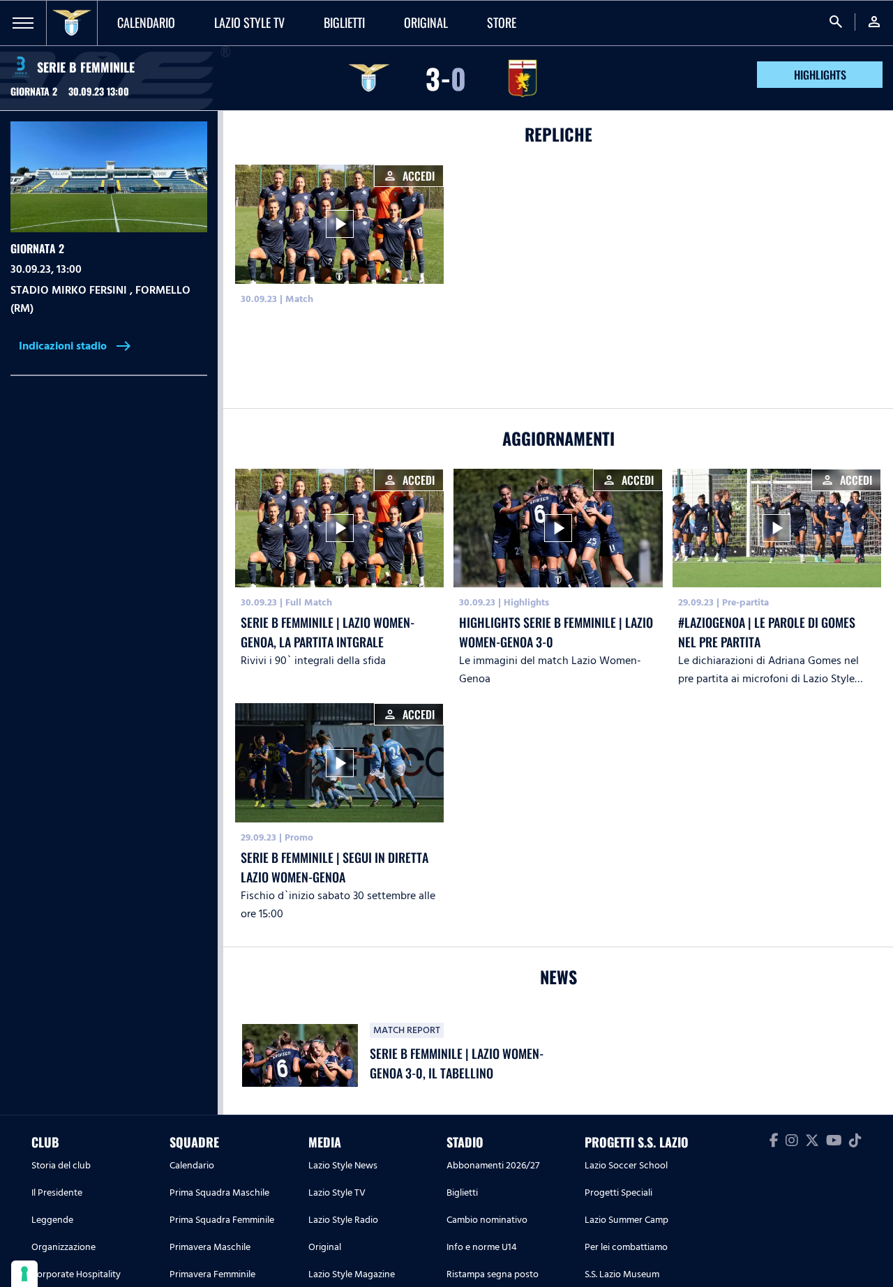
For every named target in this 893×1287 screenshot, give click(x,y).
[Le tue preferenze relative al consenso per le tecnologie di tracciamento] (24, 1273)
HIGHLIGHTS (820, 74)
